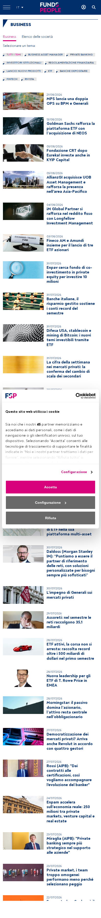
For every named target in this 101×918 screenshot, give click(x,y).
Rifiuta (50, 518)
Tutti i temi (14, 54)
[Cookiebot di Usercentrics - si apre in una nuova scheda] (74, 396)
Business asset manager (45, 54)
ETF (50, 71)
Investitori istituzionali (24, 62)
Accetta (50, 487)
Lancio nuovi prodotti (24, 71)
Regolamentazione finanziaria (71, 62)
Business (9, 37)
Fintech (12, 79)
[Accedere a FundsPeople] (83, 7)
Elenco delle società (37, 37)
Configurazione (74, 472)
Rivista (29, 79)
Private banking (81, 54)
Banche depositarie (74, 71)
